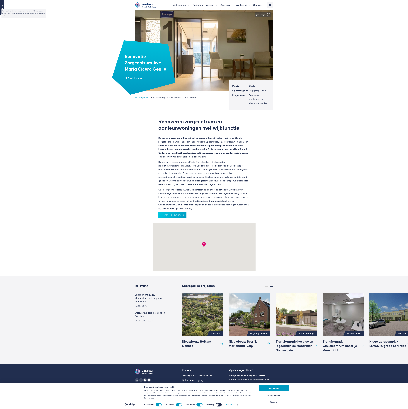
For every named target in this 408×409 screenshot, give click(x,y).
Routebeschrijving (194, 380)
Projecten (144, 97)
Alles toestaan (274, 388)
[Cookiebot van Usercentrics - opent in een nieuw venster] (130, 404)
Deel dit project (135, 78)
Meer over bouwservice (172, 215)
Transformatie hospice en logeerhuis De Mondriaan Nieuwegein (294, 346)
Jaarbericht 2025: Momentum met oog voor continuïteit (149, 298)
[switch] (179, 404)
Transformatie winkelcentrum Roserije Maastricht (340, 346)
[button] (181, 5)
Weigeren (273, 402)
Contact (186, 370)
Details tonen (230, 405)
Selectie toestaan (274, 395)
